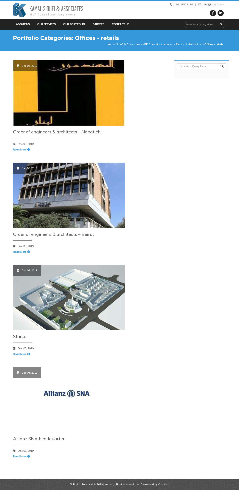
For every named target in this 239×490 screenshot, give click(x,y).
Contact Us (120, 24)
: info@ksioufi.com (212, 4)
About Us (23, 24)
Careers (98, 24)
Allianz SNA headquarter (39, 438)
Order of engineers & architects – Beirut (53, 234)
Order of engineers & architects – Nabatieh (57, 132)
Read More (20, 149)
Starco (19, 336)
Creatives (164, 484)
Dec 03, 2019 (26, 144)
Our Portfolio (74, 24)
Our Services (46, 24)
